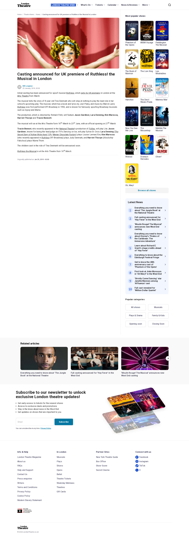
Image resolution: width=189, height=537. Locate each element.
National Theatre (66, 128)
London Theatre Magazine (29, 457)
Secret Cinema (102, 470)
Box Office (101, 461)
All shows (135, 307)
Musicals (158, 307)
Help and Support (25, 470)
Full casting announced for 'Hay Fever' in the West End (92, 374)
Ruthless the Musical (27, 151)
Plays (59, 461)
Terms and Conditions (27, 487)
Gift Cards (61, 491)
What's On (86, 5)
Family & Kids (158, 315)
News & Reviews (129, 5)
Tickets (99, 5)
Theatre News (29, 14)
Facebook (143, 457)
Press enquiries (24, 478)
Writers (20, 483)
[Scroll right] (168, 358)
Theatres (61, 487)
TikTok (142, 465)
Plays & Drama (135, 315)
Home (19, 14)
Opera (59, 470)
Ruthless (70, 93)
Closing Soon (158, 324)
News (38, 14)
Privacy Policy (45, 428)
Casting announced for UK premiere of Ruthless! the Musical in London (69, 14)
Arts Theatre (23, 96)
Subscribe (64, 422)
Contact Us (22, 474)
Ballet (59, 474)
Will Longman (27, 86)
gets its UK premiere (90, 93)
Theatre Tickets (64, 478)
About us (21, 461)
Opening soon (135, 324)
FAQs (19, 465)
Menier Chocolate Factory (64, 134)
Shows (60, 465)
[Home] (24, 5)
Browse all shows (147, 190)
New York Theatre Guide (107, 457)
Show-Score (101, 465)
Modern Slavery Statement (29, 500)
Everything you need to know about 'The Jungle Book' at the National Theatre (43, 374)
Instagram (143, 461)
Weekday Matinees (65, 483)
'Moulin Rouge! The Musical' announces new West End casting (142, 374)
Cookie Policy (23, 496)
